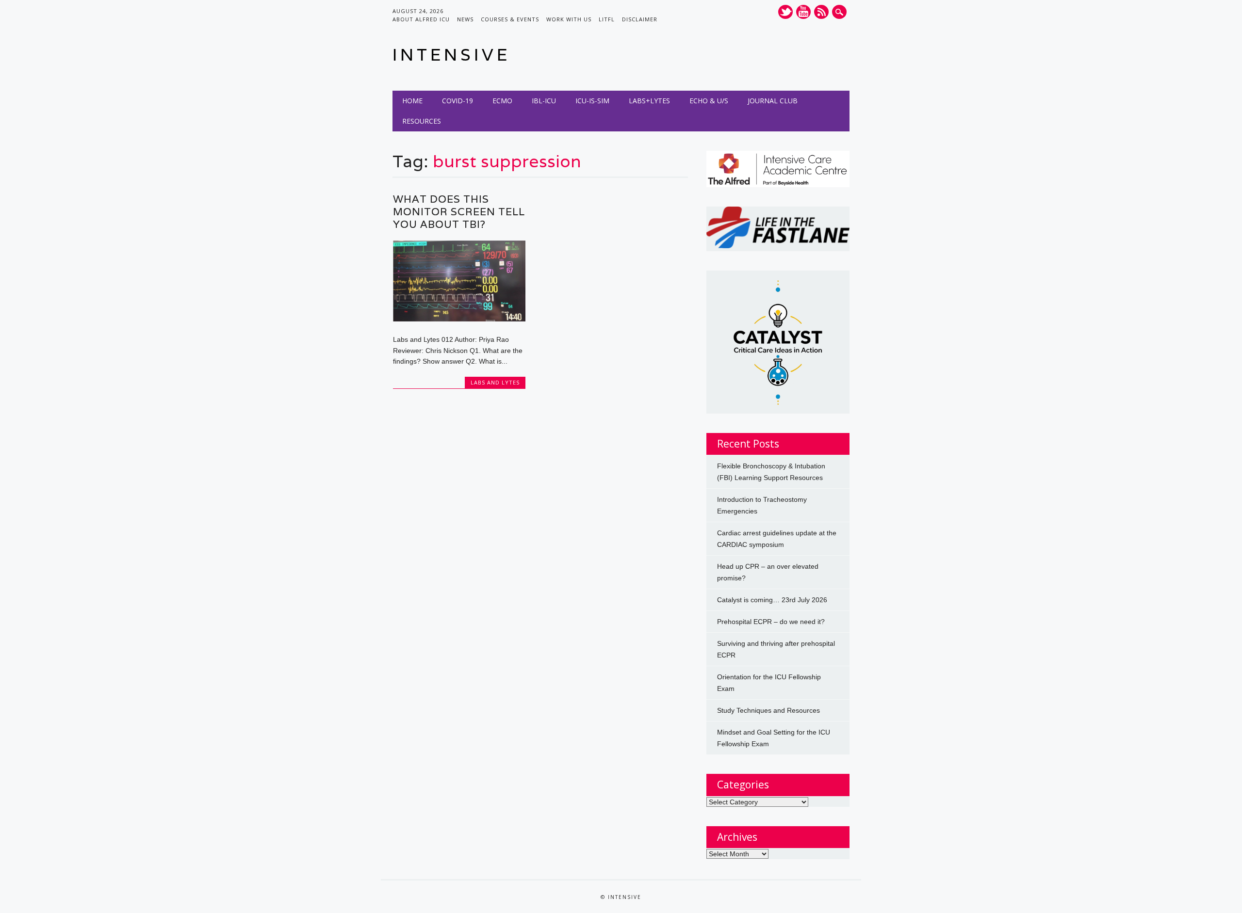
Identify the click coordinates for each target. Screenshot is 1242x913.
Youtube (803, 12)
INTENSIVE (451, 54)
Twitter (785, 12)
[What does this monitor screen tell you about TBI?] (459, 319)
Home (412, 100)
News (465, 19)
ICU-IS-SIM (592, 100)
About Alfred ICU (421, 19)
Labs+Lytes (649, 100)
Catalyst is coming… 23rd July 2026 (772, 600)
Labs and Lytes (495, 382)
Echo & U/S (708, 100)
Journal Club (773, 100)
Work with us (568, 19)
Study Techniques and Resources (768, 710)
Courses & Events (510, 19)
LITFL (607, 19)
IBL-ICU (544, 100)
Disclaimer (639, 19)
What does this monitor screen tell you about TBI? (459, 211)
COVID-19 (457, 100)
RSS (821, 12)
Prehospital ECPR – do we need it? (771, 621)
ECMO (502, 100)
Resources (421, 121)
